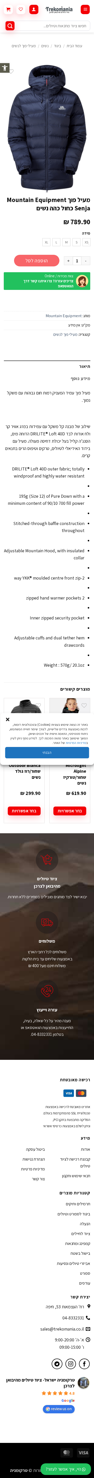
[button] (5, 68)
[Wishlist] (20, 9)
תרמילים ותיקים (78, 1204)
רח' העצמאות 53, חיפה (65, 1307)
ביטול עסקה (35, 1149)
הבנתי (47, 752)
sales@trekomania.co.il (62, 1329)
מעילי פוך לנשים (24, 45)
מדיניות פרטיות (33, 1169)
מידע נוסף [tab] (80, 378)
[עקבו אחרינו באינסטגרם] (70, 1364)
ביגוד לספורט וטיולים (73, 1214)
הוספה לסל (37, 260)
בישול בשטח (80, 1253)
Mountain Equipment (64, 315)
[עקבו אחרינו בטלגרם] (57, 1364)
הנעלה (85, 1223)
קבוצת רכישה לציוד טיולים (75, 1162)
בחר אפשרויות (70, 811)
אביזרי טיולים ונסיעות (73, 1263)
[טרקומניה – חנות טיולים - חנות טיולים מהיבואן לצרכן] (59, 9)
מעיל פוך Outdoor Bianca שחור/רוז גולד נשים (25, 768)
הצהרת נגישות (34, 1159)
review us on (61, 1408)
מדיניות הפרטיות (76, 743)
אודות (85, 1149)
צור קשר (38, 1179)
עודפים (84, 1283)
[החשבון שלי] (33, 9)
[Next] (4, 765)
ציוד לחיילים (80, 1233)
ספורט (85, 1273)
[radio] (86, 242)
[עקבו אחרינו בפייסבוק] (84, 1364)
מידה (86, 233)
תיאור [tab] (84, 366)
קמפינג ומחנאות (77, 1243)
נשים (45, 45)
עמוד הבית (74, 45)
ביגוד (57, 45)
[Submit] (10, 25)
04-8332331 (73, 1318)
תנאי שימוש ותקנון (76, 1176)
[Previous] (90, 765)
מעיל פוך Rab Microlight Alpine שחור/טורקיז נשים (73, 771)
